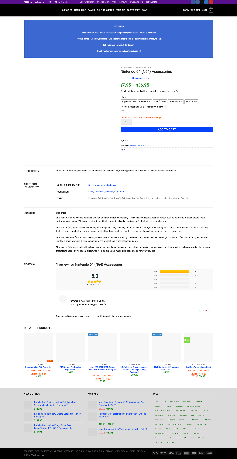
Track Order (103, 2)
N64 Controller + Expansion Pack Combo (166, 368)
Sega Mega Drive (160, 433)
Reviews (123, 2)
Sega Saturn (175, 433)
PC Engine (171, 419)
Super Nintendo (175, 438)
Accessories (133, 10)
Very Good (119, 192)
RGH (184, 429)
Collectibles (187, 401)
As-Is (164, 401)
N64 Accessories (143, 67)
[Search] (180, 10)
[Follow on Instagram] (197, 2)
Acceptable (99, 192)
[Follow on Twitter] (206, 2)
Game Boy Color (180, 410)
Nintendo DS (159, 419)
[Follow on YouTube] (211, 2)
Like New (109, 192)
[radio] (129, 102)
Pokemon (189, 424)
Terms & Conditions (95, 451)
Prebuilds (158, 429)
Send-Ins (120, 10)
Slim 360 (196, 433)
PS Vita (168, 429)
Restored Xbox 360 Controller (38, 367)
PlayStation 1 (194, 419)
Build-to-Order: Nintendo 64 (198, 367)
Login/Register (87, 2)
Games (91, 10)
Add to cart (167, 129)
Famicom (168, 406)
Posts (132, 451)
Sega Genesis (195, 429)
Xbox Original (170, 442)
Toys (144, 10)
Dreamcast (198, 401)
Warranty (69, 451)
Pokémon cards (201, 424)
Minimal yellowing (108, 185)
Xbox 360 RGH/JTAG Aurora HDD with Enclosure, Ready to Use (102, 369)
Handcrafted (159, 415)
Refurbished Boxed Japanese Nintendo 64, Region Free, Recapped (135, 369)
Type (124, 97)
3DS (156, 401)
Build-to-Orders (105, 10)
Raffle (177, 429)
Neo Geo (201, 415)
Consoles (67, 10)
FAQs (114, 2)
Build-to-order (174, 401)
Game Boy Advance (193, 406)
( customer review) (141, 78)
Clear (123, 111)
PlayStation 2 (207, 419)
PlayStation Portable (174, 424)
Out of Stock (121, 451)
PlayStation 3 (159, 424)
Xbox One (158, 442)
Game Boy (179, 406)
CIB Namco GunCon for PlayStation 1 (70, 368)
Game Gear (205, 410)
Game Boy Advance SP (162, 410)
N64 (125, 150)
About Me (28, 451)
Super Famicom (160, 438)
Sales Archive (136, 2)
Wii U (192, 438)
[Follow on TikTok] (202, 2)
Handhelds (80, 10)
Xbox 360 (201, 438)
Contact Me (151, 2)
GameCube (193, 410)
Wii (185, 438)
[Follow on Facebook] (193, 2)
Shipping (58, 451)
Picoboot (182, 419)
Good (90, 192)
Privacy (109, 451)
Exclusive (158, 406)
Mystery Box (183, 415)
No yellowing (94, 185)
